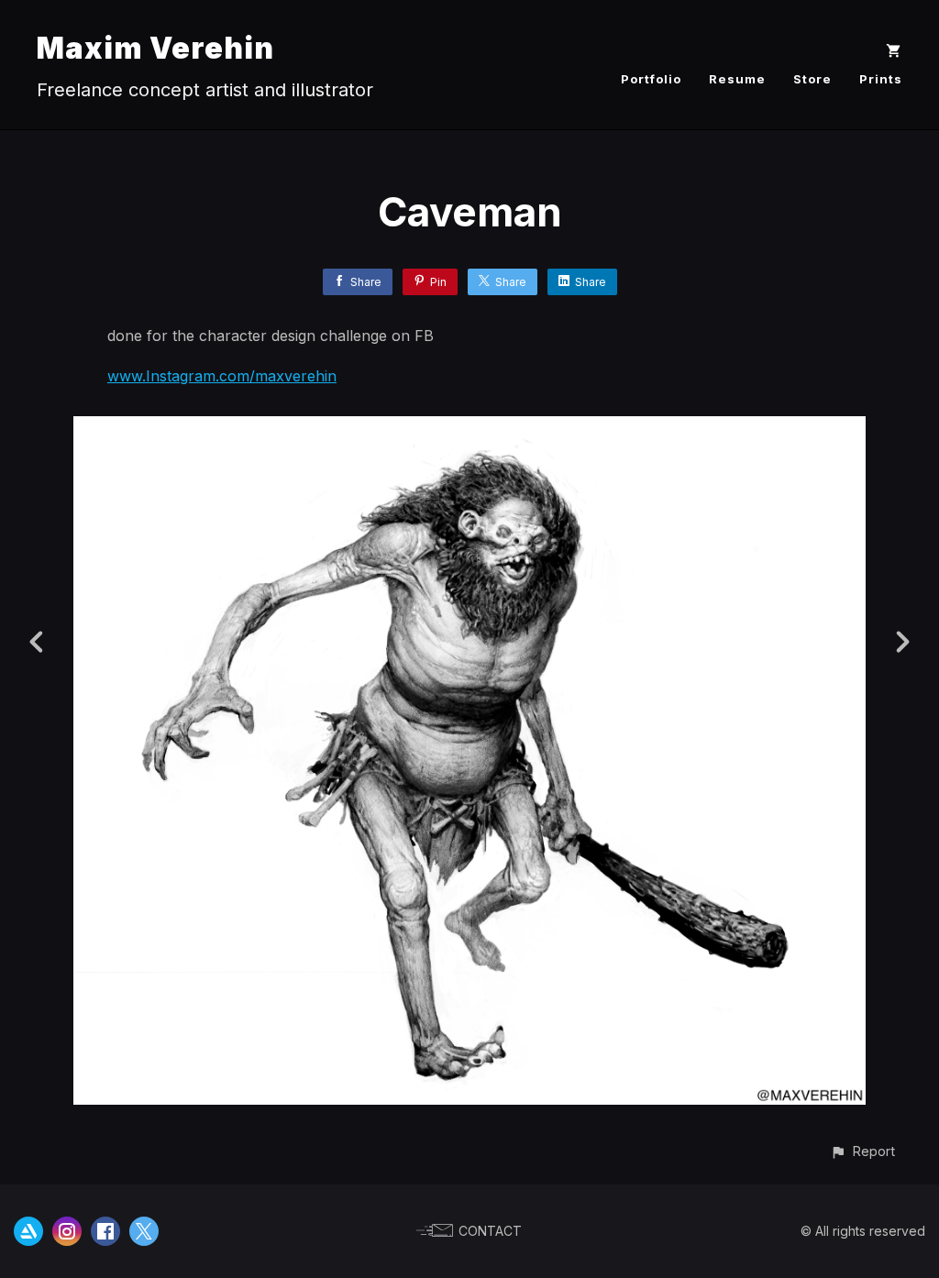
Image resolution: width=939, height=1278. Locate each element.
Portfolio (651, 79)
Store (812, 79)
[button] (862, 1151)
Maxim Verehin (155, 48)
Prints (880, 79)
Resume (737, 79)
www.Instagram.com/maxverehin (222, 376)
